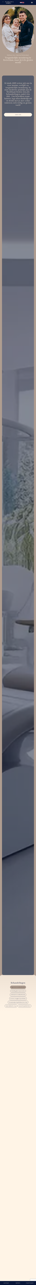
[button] (32, 2)
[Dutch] (21, 2)
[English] (23, 2)
